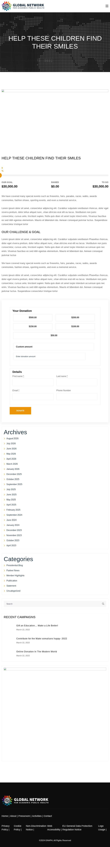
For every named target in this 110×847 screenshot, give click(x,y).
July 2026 (11, 443)
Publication (11, 581)
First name (18, 376)
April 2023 (11, 545)
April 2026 (11, 459)
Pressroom (24, 816)
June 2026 (11, 449)
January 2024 (12, 525)
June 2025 (11, 494)
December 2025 (14, 474)
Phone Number (63, 390)
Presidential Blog (14, 565)
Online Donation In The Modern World (36, 651)
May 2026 (11, 454)
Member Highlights (15, 575)
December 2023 (14, 530)
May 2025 (11, 499)
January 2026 (12, 469)
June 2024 (11, 520)
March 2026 (12, 464)
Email (15, 390)
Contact (48, 816)
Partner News (12, 570)
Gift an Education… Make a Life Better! (37, 625)
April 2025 (11, 505)
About (13, 816)
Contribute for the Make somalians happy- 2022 (41, 638)
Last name (62, 376)
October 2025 (12, 479)
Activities (37, 816)
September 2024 (14, 515)
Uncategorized (13, 591)
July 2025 (11, 489)
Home (5, 816)
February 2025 (13, 510)
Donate (20, 411)
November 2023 (14, 535)
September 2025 (14, 484)
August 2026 (12, 438)
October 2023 (12, 540)
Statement (11, 586)
